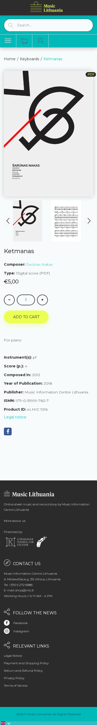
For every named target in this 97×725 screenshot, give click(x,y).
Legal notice (15, 417)
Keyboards (29, 59)
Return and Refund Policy (23, 670)
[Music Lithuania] (47, 6)
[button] (5, 723)
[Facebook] (8, 431)
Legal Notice (13, 656)
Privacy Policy (14, 678)
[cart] (24, 41)
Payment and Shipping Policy (26, 663)
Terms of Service (15, 685)
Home (10, 59)
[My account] (40, 40)
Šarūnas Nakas (39, 264)
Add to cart (26, 317)
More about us (14, 521)
